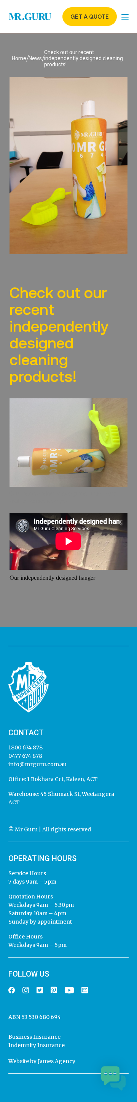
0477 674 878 (25, 755)
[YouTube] (69, 991)
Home (19, 58)
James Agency (56, 1061)
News (35, 58)
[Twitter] (39, 991)
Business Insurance (34, 1036)
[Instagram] (25, 991)
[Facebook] (11, 991)
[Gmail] (84, 991)
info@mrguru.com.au (37, 764)
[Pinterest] (54, 990)
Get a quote (89, 16)
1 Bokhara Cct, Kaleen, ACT (62, 779)
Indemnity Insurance (36, 1045)
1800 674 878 (25, 747)
